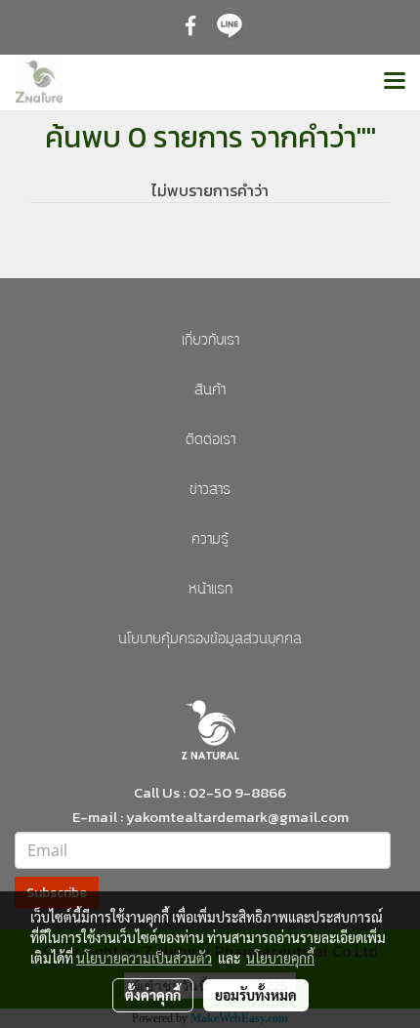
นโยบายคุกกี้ (280, 957)
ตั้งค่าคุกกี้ (153, 995)
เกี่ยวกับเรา (210, 341)
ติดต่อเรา (210, 440)
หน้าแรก (210, 590)
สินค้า (210, 391)
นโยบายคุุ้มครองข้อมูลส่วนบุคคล (210, 640)
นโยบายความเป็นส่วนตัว (144, 957)
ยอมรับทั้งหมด (256, 995)
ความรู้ (210, 540)
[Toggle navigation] (394, 82)
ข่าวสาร (210, 490)
